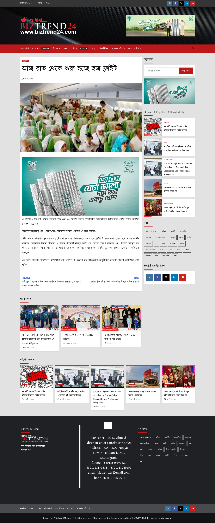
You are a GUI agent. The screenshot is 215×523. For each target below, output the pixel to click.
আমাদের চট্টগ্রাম (118, 48)
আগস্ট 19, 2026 (29, 399)
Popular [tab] (160, 112)
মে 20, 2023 (29, 79)
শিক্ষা (156, 256)
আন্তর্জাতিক (103, 48)
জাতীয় (189, 237)
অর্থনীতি (173, 231)
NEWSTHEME (140, 518)
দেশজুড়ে (166, 123)
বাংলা (40, 3)
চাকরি (181, 237)
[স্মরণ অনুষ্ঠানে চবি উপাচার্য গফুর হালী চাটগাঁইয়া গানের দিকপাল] (153, 207)
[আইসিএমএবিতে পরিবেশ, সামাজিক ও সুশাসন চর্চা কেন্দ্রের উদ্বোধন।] (153, 146)
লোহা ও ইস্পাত (134, 48)
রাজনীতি (148, 256)
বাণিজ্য (182, 244)
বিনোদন (56, 48)
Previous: (51, 281)
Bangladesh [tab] (176, 112)
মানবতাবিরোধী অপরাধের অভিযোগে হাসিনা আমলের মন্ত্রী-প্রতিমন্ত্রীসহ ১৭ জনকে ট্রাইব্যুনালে (38, 339)
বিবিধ (170, 250)
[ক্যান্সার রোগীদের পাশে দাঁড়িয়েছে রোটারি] (80, 318)
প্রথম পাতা (24, 48)
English (49, 3)
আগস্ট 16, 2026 (65, 399)
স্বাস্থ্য (93, 48)
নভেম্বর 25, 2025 (71, 343)
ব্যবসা (65, 48)
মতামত (187, 250)
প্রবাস (163, 244)
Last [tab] (149, 112)
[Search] (193, 48)
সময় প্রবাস (166, 256)
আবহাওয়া (148, 237)
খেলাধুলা (79, 48)
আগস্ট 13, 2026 (171, 399)
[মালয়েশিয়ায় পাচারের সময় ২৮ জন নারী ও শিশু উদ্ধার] (121, 318)
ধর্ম (156, 244)
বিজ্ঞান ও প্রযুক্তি (150, 250)
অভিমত (166, 183)
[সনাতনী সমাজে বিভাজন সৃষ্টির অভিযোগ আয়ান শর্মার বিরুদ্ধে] (153, 126)
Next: (115, 280)
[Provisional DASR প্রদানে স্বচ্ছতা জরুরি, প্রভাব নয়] (153, 187)
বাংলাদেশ (40, 48)
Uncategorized (151, 231)
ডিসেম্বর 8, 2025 (29, 348)
